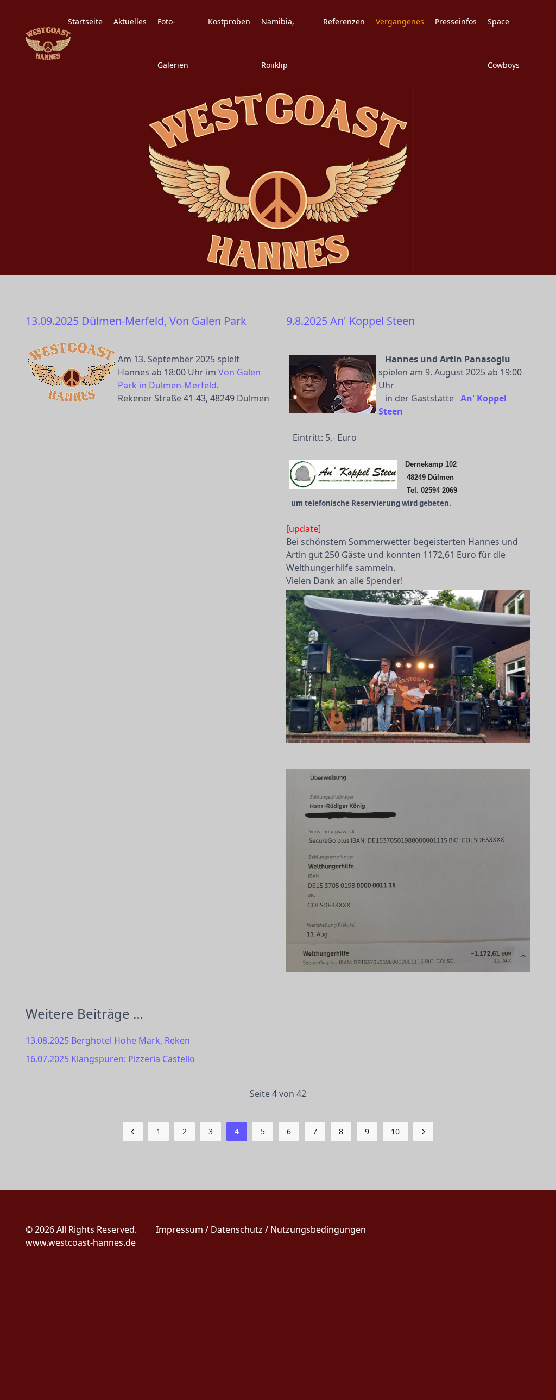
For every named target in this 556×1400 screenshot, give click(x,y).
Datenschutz (237, 1229)
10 (395, 1131)
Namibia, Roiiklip (277, 43)
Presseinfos (456, 21)
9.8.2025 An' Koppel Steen (350, 320)
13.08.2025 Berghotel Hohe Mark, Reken (108, 1040)
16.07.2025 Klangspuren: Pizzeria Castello (110, 1059)
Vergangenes (400, 21)
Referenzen (344, 21)
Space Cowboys (504, 43)
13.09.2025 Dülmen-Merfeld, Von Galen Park (136, 320)
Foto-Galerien (172, 43)
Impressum (179, 1229)
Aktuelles (130, 21)
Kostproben (229, 21)
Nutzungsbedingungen (318, 1229)
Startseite (85, 21)
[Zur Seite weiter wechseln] (423, 1131)
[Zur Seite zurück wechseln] (133, 1131)
